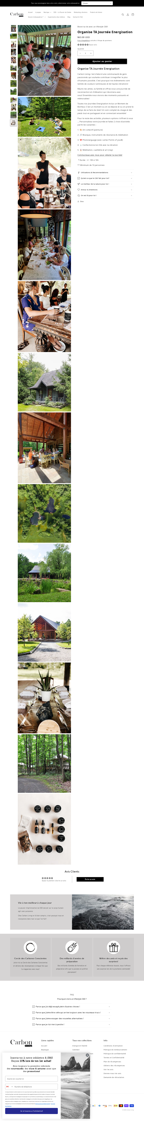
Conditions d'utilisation (113, 1046)
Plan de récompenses (112, 1062)
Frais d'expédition (84, 40)
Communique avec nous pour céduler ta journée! (100, 155)
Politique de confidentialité (115, 1054)
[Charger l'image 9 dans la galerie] (13, 91)
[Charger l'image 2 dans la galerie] (13, 36)
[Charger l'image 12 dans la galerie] (13, 115)
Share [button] (82, 201)
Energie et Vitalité (79, 1046)
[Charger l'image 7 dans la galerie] (13, 75)
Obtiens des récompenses (114, 1065)
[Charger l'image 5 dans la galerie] (13, 60)
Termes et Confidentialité (114, 1057)
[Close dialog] (87, 1055)
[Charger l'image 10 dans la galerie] (13, 99)
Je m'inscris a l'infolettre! (31, 1111)
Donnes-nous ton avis (112, 1073)
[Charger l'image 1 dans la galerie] (13, 28)
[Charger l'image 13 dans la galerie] (13, 123)
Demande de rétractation (114, 1077)
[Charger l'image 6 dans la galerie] (13, 67)
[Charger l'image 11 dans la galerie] (13, 107)
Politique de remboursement (115, 1050)
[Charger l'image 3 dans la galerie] (13, 44)
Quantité (81, 49)
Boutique (45, 1050)
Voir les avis (108, 1069)
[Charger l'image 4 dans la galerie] (13, 52)
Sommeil (75, 1050)
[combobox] (9, 1086)
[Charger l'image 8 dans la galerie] (13, 83)
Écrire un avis (90, 879)
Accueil (44, 1046)
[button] (47, 12)
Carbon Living (130, 1110)
